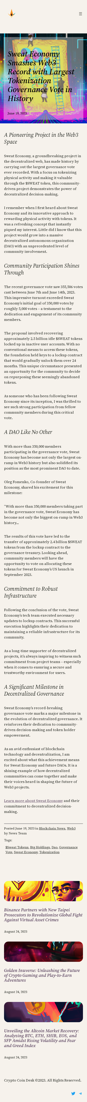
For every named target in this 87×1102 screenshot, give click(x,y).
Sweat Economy (26, 852)
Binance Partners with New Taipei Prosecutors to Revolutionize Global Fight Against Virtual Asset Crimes (43, 914)
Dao (54, 847)
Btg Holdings (40, 847)
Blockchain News (52, 828)
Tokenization (49, 852)
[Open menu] (80, 13)
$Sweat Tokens (17, 847)
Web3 (71, 828)
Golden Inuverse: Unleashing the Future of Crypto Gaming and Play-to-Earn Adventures (42, 975)
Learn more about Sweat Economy (33, 800)
